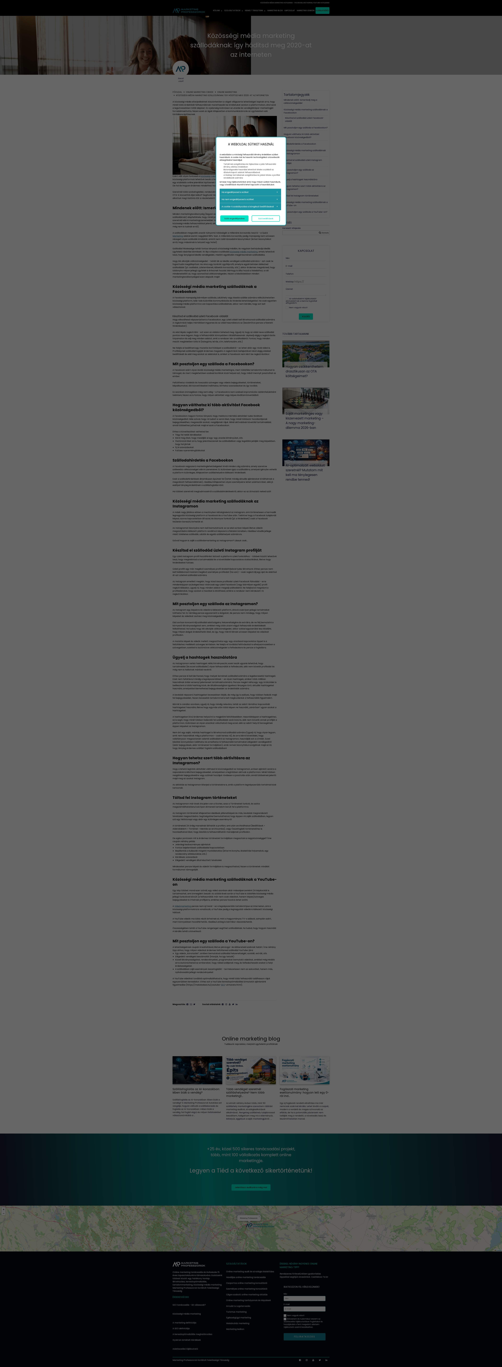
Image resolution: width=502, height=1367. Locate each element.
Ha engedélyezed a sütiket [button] (235, 192)
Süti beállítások (265, 218)
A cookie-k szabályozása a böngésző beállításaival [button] (248, 206)
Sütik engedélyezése (234, 218)
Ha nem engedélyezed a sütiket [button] (238, 199)
